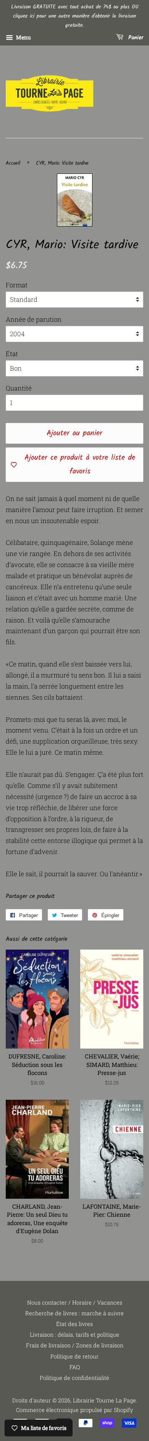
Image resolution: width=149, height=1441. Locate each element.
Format (17, 284)
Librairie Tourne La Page (104, 1400)
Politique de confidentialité (74, 1377)
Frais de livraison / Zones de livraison (74, 1345)
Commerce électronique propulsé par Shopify (74, 1409)
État (12, 353)
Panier (134, 38)
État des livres (74, 1324)
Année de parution (34, 319)
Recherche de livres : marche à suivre (74, 1313)
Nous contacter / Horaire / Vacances (74, 1302)
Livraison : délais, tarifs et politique (74, 1334)
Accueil (13, 163)
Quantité (19, 388)
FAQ (75, 1367)
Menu (23, 37)
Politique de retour (74, 1356)
